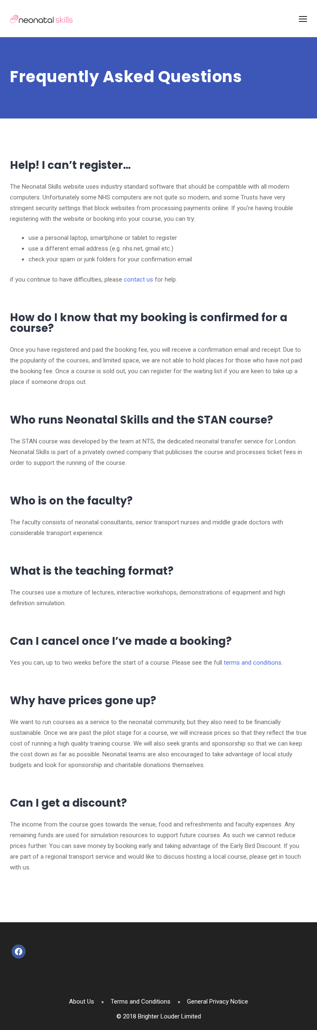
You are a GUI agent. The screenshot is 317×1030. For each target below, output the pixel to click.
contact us (138, 279)
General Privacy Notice (217, 1001)
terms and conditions (253, 662)
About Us (81, 1001)
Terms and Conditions (140, 1001)
